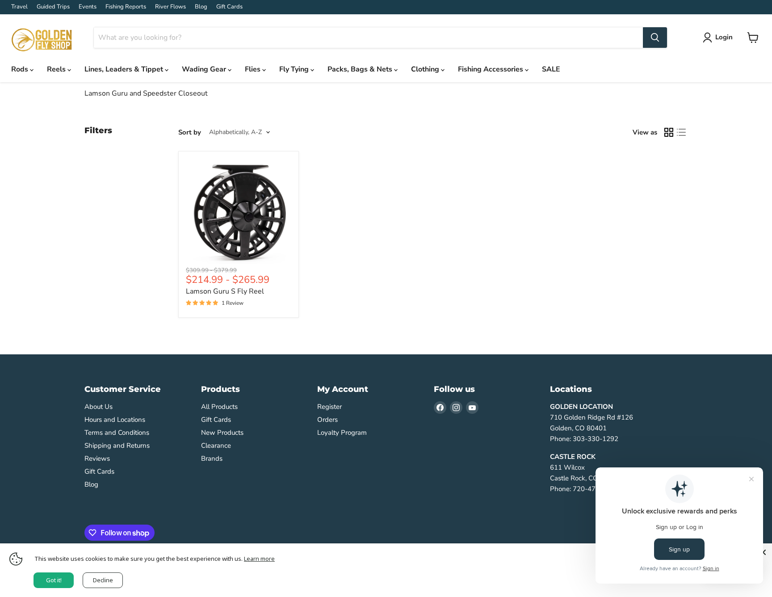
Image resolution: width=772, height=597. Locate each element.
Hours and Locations (114, 419)
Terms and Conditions (116, 432)
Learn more (259, 559)
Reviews (97, 458)
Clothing (426, 69)
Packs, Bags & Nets (360, 69)
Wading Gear (205, 69)
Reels (57, 69)
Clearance (216, 445)
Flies (253, 69)
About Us (98, 406)
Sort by (189, 132)
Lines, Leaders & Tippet (124, 69)
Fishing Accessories (491, 69)
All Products (219, 406)
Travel (19, 7)
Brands (211, 458)
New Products (222, 432)
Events (87, 7)
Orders (327, 419)
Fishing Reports (125, 7)
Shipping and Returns (117, 445)
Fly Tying (294, 69)
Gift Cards (229, 7)
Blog (201, 7)
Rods (20, 69)
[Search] (655, 37)
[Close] (763, 552)
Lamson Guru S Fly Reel (225, 291)
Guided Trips (53, 7)
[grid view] (669, 132)
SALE (551, 69)
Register (329, 406)
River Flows (170, 7)
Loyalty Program (342, 432)
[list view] (681, 132)
